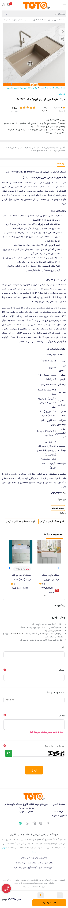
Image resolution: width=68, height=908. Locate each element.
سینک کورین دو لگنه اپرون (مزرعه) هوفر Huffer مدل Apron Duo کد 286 (21, 577)
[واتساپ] (27, 824)
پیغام (62, 715)
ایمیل (62, 670)
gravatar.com (16, 633)
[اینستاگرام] (41, 824)
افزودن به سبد (49, 902)
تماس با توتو (26, 812)
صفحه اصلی (59, 19)
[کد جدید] (8, 753)
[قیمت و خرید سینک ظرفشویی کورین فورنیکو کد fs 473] (34, 796)
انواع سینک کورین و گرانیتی (52, 87)
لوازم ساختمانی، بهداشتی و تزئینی (24, 19)
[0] (8, 5)
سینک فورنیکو (58, 508)
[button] (9, 568)
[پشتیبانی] (34, 824)
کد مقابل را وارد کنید (55, 746)
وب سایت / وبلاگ (55, 693)
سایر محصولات (45, 19)
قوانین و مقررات (59, 815)
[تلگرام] (48, 824)
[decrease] (60, 895)
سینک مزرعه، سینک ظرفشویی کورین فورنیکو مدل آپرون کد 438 (49, 577)
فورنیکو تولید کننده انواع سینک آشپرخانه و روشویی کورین (26, 806)
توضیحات (61, 163)
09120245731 (41, 858)
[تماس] (6, 888)
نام (63, 647)
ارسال (34, 770)
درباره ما (58, 812)
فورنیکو (62, 94)
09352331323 (28, 858)
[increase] (40, 895)
